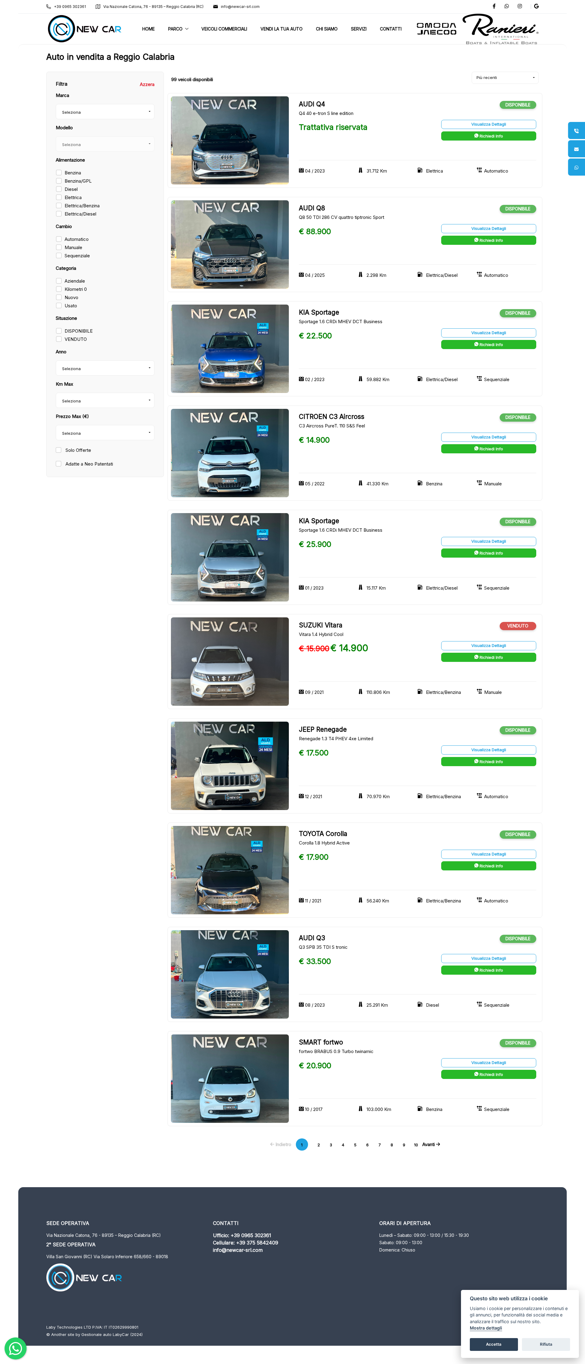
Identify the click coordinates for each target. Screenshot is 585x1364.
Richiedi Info (490, 136)
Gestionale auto (96, 1334)
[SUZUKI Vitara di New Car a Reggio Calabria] (230, 661)
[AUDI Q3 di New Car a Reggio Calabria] (230, 974)
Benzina (73, 173)
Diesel (71, 189)
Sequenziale (77, 256)
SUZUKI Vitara (320, 625)
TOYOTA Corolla (323, 833)
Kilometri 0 (76, 289)
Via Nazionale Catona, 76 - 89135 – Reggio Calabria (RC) (153, 6)
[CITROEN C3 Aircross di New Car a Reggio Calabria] (230, 453)
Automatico (77, 239)
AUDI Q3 (312, 938)
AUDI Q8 (312, 208)
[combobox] (105, 111)
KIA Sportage (319, 312)
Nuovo (71, 297)
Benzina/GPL (78, 181)
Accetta (494, 1344)
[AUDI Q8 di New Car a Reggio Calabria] (230, 244)
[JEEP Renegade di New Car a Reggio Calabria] (230, 766)
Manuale (73, 247)
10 (416, 1144)
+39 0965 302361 (70, 6)
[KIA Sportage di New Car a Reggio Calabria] (230, 349)
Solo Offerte (77, 450)
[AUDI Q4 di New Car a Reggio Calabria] (230, 140)
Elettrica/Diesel (80, 214)
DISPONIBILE (79, 331)
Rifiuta (546, 1344)
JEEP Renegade (323, 729)
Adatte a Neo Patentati (88, 464)
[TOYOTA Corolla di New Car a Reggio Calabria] (230, 870)
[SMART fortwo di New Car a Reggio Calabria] (230, 1078)
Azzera (147, 84)
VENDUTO (76, 339)
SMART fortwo (321, 1042)
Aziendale (75, 281)
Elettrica (73, 197)
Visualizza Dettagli (488, 124)
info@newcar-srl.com (240, 6)
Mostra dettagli (486, 1328)
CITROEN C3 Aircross (331, 416)
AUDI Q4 (312, 104)
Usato (71, 306)
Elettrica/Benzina (82, 206)
